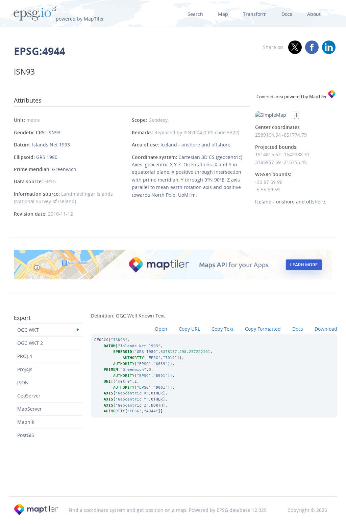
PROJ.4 (24, 356)
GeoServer (29, 395)
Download (326, 329)
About (314, 14)
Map (223, 14)
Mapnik (25, 422)
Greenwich (64, 169)
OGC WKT (28, 330)
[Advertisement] (173, 479)
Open (161, 329)
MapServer (29, 409)
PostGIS (25, 435)
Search (195, 14)
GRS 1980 (46, 157)
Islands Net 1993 (51, 144)
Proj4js (24, 369)
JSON (23, 382)
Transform (255, 14)
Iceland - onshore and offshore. (196, 144)
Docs (286, 14)
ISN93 (53, 132)
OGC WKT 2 (30, 343)
